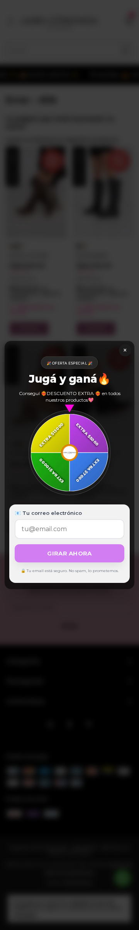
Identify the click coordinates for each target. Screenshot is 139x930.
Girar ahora (69, 553)
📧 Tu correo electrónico (48, 513)
